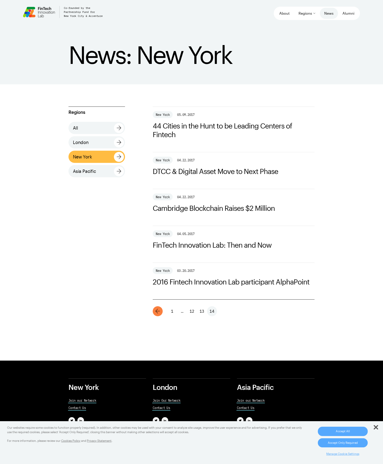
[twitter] (71, 420)
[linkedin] (80, 420)
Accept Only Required (343, 442)
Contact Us (77, 408)
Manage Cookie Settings (342, 454)
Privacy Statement (99, 440)
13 (201, 311)
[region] (191, 442)
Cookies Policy (70, 440)
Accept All (343, 431)
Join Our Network (166, 401)
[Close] (376, 427)
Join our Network (82, 401)
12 (192, 311)
